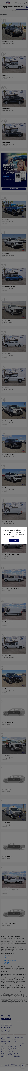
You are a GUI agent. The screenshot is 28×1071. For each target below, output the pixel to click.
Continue (14, 540)
